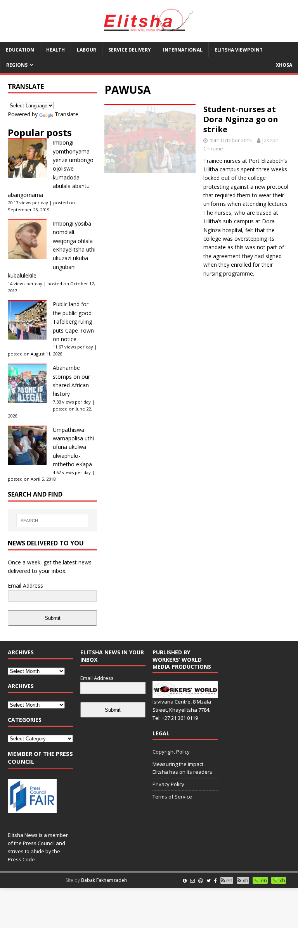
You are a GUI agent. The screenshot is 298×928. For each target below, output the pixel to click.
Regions (17, 65)
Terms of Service (172, 796)
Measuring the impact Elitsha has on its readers (182, 768)
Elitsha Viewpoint (239, 50)
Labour (86, 50)
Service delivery (129, 50)
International (183, 50)
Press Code (21, 859)
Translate (66, 114)
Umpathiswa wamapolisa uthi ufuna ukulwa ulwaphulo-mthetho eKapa (73, 447)
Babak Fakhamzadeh (104, 880)
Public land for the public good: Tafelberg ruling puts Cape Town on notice (73, 321)
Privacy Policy (168, 784)
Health (55, 50)
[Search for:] (52, 520)
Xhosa (284, 65)
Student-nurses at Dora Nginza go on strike (240, 119)
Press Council (39, 843)
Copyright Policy (171, 751)
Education (20, 50)
